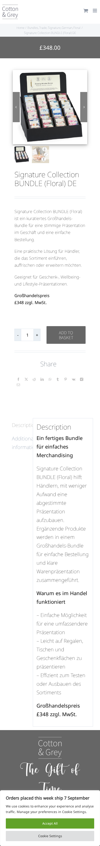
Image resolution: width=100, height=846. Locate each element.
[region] (50, 818)
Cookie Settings (50, 836)
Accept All (50, 823)
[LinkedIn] (42, 379)
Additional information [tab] (20, 442)
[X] (26, 379)
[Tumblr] (58, 379)
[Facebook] (18, 379)
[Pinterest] (66, 379)
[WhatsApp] (50, 379)
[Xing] (82, 379)
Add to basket (66, 334)
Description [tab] (20, 424)
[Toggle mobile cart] (85, 10)
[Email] (18, 385)
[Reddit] (34, 379)
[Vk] (74, 379)
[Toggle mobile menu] (95, 10)
